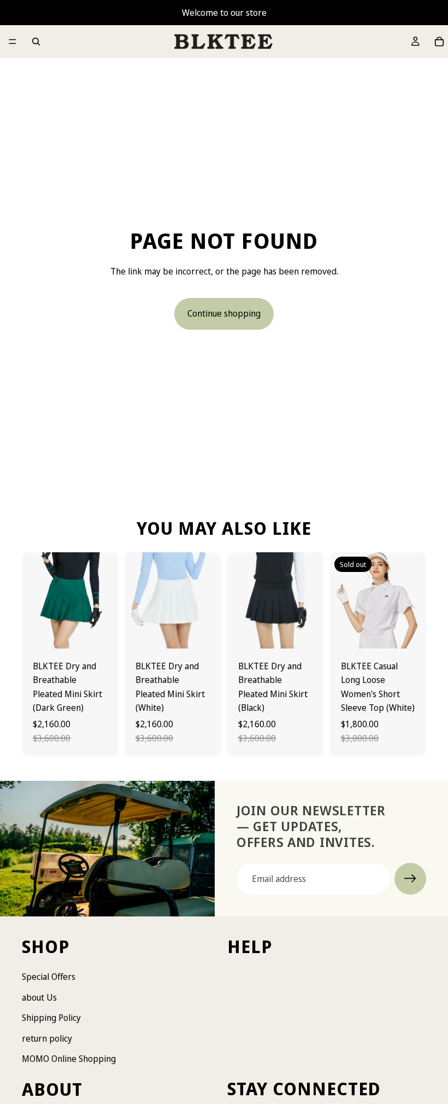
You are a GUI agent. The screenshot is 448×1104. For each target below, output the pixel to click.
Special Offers (48, 977)
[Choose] (101, 631)
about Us (39, 997)
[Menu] (12, 41)
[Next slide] (106, 600)
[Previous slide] (34, 600)
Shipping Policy (51, 1018)
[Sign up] (410, 879)
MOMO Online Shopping (69, 1059)
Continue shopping (224, 313)
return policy (47, 1038)
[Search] (36, 42)
